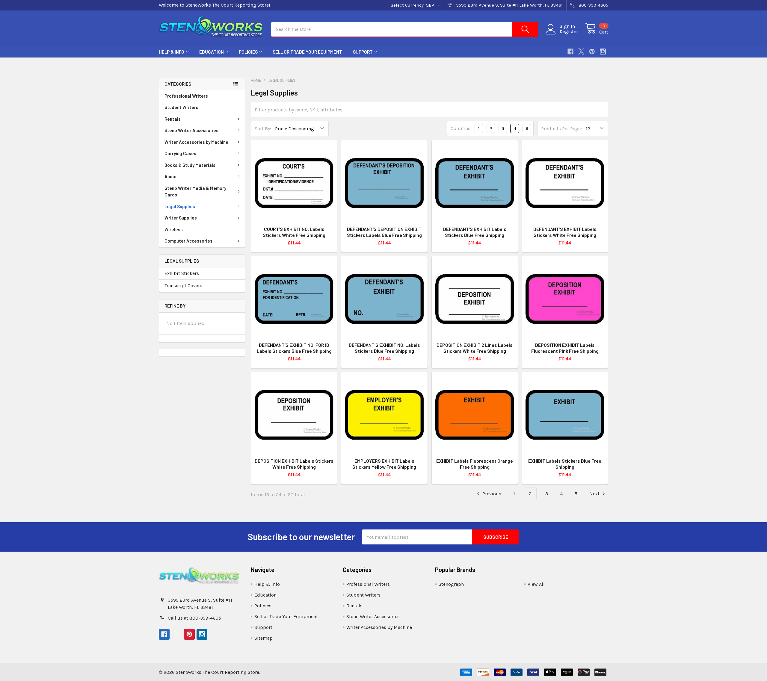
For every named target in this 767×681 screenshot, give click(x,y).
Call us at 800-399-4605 (194, 618)
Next (595, 494)
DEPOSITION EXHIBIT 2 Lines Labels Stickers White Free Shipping (475, 348)
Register (569, 31)
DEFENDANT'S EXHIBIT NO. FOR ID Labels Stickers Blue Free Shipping (294, 348)
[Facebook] (570, 51)
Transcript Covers (183, 285)
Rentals (172, 119)
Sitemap (263, 638)
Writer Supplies (180, 217)
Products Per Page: (561, 128)
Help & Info (171, 52)
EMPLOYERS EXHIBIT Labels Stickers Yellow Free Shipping (384, 464)
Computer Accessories (188, 240)
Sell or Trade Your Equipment (307, 52)
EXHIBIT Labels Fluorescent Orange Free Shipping (474, 464)
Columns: (461, 128)
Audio (170, 176)
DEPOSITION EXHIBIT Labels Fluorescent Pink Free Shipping (565, 348)
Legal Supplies (179, 206)
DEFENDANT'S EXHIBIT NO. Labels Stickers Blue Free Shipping (384, 348)
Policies (248, 52)
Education (211, 52)
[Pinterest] (592, 51)
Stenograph (451, 584)
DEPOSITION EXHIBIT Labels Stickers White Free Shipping (294, 464)
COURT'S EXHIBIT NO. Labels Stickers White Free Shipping (294, 232)
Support (363, 52)
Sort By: (263, 128)
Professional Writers (186, 96)
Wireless (173, 229)
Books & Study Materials (189, 165)
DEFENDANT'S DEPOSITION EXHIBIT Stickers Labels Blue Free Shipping (384, 232)
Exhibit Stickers (181, 273)
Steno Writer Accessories (191, 130)
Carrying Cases (180, 153)
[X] (581, 51)
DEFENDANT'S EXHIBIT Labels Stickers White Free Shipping (565, 232)
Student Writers (181, 107)
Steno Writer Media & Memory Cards (195, 191)
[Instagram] (602, 51)
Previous (491, 494)
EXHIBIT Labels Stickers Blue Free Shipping (564, 464)
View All (536, 584)
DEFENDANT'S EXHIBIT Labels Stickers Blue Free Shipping (474, 232)
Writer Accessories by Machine (196, 142)
